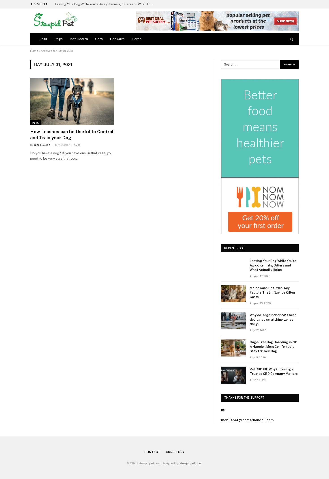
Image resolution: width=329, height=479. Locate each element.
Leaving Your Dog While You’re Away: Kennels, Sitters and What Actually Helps (273, 265)
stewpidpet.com (190, 463)
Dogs (58, 39)
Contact (152, 452)
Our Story (175, 452)
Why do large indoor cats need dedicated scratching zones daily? (273, 319)
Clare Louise (42, 144)
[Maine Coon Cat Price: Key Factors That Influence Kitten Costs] (233, 293)
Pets (43, 39)
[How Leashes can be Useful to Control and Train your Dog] (72, 101)
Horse (137, 39)
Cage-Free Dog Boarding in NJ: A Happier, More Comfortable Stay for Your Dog (273, 346)
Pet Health (79, 39)
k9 (223, 410)
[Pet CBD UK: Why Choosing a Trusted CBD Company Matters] (233, 375)
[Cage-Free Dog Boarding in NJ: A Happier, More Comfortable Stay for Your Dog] (233, 348)
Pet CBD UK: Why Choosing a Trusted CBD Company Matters (274, 371)
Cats (99, 39)
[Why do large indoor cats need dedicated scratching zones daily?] (233, 320)
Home (34, 50)
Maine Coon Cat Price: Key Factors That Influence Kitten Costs (100, 4)
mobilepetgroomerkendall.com (247, 420)
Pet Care (117, 39)
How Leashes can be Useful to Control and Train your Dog (71, 134)
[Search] (291, 39)
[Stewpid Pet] (54, 21)
